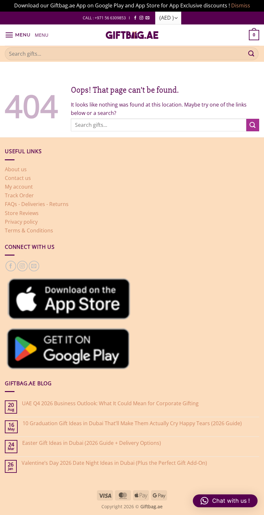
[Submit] (251, 53)
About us (16, 169)
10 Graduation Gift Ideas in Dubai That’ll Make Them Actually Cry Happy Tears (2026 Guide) (132, 423)
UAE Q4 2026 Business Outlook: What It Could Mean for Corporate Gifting (110, 403)
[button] (17, 34)
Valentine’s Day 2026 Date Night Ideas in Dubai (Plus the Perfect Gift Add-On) (114, 463)
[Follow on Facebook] (135, 18)
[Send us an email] (147, 18)
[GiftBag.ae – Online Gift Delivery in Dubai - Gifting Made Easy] (132, 35)
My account (19, 186)
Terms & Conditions (29, 230)
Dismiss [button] (240, 5)
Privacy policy (21, 221)
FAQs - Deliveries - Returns (37, 204)
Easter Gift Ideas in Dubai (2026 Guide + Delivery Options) (91, 443)
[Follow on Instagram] (141, 18)
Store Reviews (22, 213)
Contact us (18, 178)
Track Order (19, 195)
